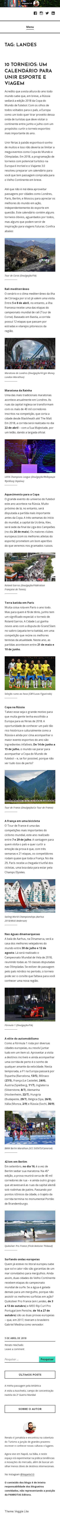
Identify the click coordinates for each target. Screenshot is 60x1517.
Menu (30, 27)
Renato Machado (14, 1344)
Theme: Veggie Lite (17, 1511)
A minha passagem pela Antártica (23, 1385)
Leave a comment (14, 1349)
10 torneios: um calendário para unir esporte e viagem (28, 74)
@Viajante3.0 (27, 1474)
